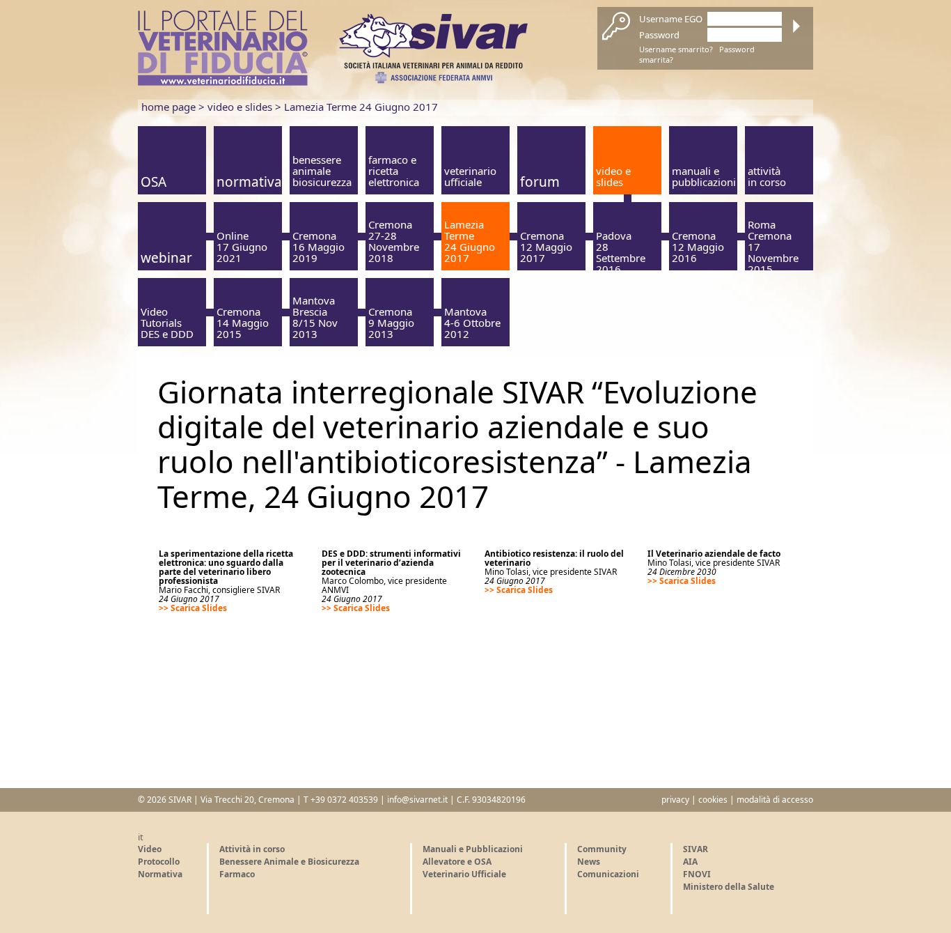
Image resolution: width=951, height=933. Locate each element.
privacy (675, 799)
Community (602, 849)
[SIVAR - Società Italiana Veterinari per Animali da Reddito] (433, 80)
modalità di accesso (775, 799)
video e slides (239, 107)
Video (150, 849)
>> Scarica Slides (193, 608)
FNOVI (697, 874)
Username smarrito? (676, 49)
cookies (713, 799)
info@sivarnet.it (417, 799)
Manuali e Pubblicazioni (473, 849)
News (588, 862)
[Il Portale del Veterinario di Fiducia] (223, 82)
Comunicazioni (608, 874)
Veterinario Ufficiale (464, 874)
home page (168, 107)
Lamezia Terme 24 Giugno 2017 (361, 107)
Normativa (160, 874)
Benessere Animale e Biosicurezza (289, 862)
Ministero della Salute (728, 887)
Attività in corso (252, 849)
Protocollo (159, 862)
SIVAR (695, 849)
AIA (690, 862)
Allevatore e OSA (457, 862)
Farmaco (237, 874)
